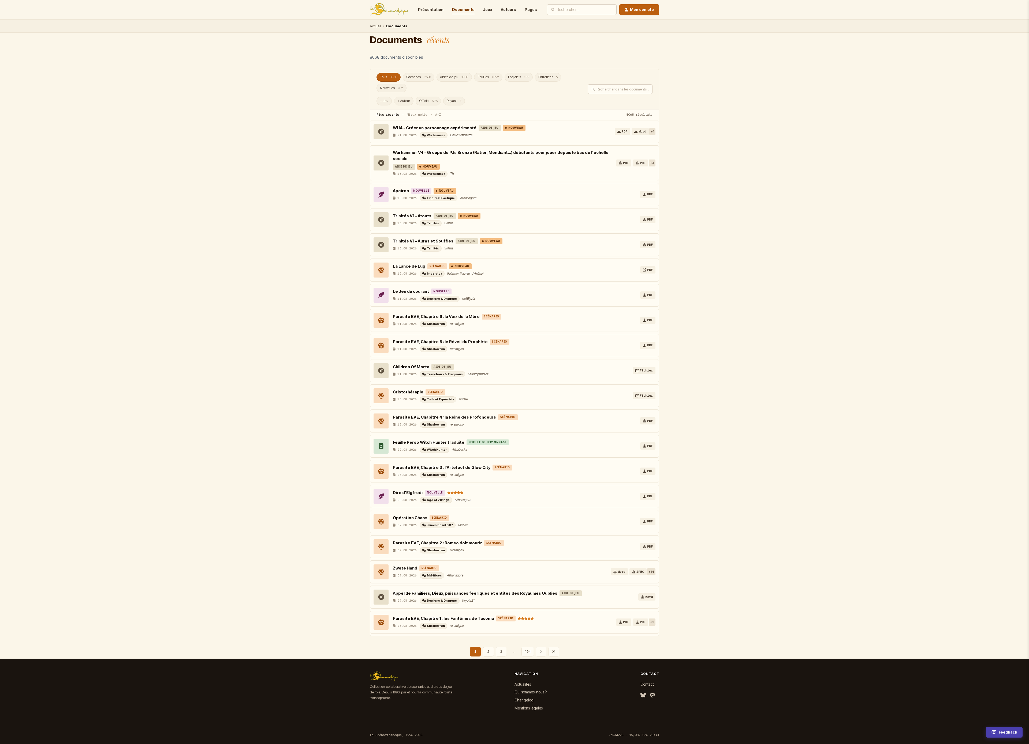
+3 (652, 163)
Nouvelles (391, 88)
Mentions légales (528, 708)
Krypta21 (468, 600)
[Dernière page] (554, 651)
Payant (454, 101)
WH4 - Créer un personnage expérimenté (434, 127)
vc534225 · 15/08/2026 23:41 (634, 735)
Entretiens (548, 77)
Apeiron (401, 190)
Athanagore (468, 198)
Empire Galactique (441, 198)
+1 (652, 131)
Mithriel (463, 525)
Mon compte (642, 9)
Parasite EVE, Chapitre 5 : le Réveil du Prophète (440, 341)
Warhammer (436, 135)
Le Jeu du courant (411, 291)
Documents (463, 9)
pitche (463, 399)
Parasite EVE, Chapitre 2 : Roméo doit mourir (437, 542)
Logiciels (518, 77)
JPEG (640, 572)
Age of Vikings (438, 500)
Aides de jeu (454, 77)
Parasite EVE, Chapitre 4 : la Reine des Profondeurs (444, 417)
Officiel (428, 101)
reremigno (457, 324)
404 (527, 651)
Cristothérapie (408, 391)
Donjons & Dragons (442, 299)
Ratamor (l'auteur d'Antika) (465, 273)
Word (642, 131)
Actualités (522, 684)
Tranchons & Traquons (445, 374)
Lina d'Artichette (461, 135)
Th (452, 174)
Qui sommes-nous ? (530, 692)
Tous (388, 77)
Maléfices (434, 575)
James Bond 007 (440, 525)
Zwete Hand (405, 568)
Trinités (433, 223)
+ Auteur (403, 101)
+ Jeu (384, 101)
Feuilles (488, 77)
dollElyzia (468, 299)
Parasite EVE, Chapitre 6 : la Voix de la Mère (436, 316)
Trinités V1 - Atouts (412, 215)
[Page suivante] (541, 651)
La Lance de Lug (409, 266)
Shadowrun (436, 324)
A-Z (438, 114)
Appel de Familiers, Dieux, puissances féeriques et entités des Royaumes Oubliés (475, 593)
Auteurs (508, 9)
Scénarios (418, 77)
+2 (652, 622)
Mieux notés (417, 114)
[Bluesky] (643, 695)
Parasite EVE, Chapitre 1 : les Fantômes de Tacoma (443, 618)
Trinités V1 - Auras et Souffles (423, 241)
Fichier (646, 370)
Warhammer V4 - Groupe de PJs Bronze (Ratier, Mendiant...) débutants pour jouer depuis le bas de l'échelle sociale (501, 155)
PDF (624, 131)
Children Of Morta (411, 366)
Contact (647, 684)
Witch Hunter (437, 449)
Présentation (430, 9)
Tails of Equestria (440, 399)
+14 (651, 572)
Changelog (524, 700)
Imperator (434, 273)
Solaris (448, 223)
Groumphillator (478, 374)
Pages (531, 9)
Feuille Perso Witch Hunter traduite (428, 442)
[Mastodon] (652, 695)
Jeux (487, 9)
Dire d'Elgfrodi (408, 492)
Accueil (375, 26)
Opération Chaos (410, 517)
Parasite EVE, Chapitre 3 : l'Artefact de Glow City (441, 467)
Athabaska (459, 449)
